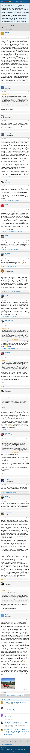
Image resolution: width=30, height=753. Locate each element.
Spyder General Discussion (13, 703)
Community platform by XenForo (12, 751)
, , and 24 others (12, 83)
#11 (28, 325)
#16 (28, 501)
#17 (28, 517)
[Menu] (2, 1)
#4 (28, 138)
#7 (28, 240)
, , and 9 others (11, 200)
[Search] (28, 1)
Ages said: (4, 360)
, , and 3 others (13, 231)
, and (9, 129)
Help (22, 749)
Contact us (3, 749)
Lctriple (5, 718)
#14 (28, 438)
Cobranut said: (5, 397)
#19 (28, 619)
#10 (28, 300)
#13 (28, 395)
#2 (28, 91)
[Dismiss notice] (28, 5)
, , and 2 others (10, 348)
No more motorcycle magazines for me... (15, 702)
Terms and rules (9, 749)
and (6, 475)
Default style (4, 747)
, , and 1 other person (14, 176)
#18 (28, 588)
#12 (28, 357)
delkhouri (5, 710)
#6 (28, 209)
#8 (28, 258)
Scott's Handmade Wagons (9, 725)
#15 (28, 484)
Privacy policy (17, 749)
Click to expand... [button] (15, 105)
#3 (28, 120)
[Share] (27, 37)
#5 (28, 185)
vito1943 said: (4, 94)
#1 (28, 37)
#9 (28, 275)
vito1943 (3, 29)
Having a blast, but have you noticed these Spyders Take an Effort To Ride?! (15, 723)
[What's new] (25, 1)
